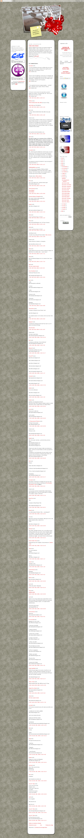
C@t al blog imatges (66, 193)
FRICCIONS (31, 105)
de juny (63, 176)
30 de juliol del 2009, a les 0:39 (37, 806)
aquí (16, 84)
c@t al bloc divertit (65, 189)
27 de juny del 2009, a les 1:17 (37, 558)
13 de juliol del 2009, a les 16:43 (37, 762)
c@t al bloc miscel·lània (66, 184)
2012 (62, 159)
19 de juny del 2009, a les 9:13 (37, 486)
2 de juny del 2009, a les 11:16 (37, 147)
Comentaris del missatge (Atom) (41, 827)
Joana (30, 548)
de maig (63, 203)
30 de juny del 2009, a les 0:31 (37, 616)
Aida (30, 264)
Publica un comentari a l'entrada (35, 823)
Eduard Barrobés (22, 81)
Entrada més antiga (49, 825)
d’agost (63, 173)
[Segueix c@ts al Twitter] (64, 90)
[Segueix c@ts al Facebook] (64, 98)
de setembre (64, 171)
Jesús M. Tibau (32, 783)
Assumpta (31, 65)
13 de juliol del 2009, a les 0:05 (37, 754)
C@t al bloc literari (33, 45)
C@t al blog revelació (66, 191)
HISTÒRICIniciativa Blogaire (65, 72)
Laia (29, 584)
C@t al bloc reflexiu (65, 201)
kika (29, 180)
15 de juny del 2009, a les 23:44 (37, 406)
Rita (29, 461)
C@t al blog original (65, 196)
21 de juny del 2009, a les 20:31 (37, 507)
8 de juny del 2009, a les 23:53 (37, 318)
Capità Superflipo (32, 668)
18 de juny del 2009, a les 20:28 (37, 458)
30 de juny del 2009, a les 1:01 (37, 665)
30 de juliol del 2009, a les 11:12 (37, 820)
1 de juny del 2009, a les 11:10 (37, 107)
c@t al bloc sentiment (66, 188)
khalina (30, 388)
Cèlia (30, 214)
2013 (62, 158)
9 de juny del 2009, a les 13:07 (37, 329)
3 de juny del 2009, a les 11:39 (37, 185)
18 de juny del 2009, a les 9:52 (37, 435)
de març (64, 205)
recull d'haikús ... (32, 191)
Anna (30, 590)
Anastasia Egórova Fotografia (34, 196)
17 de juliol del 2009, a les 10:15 (37, 771)
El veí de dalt (31, 619)
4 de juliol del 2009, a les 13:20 (37, 685)
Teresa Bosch (31, 308)
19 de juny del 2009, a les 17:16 (37, 495)
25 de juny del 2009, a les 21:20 (37, 545)
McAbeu (30, 100)
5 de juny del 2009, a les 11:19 (37, 217)
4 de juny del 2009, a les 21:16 (37, 211)
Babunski (30, 348)
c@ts (30, 136)
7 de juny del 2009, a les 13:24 (37, 277)
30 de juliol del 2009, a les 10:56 (37, 812)
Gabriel (30, 438)
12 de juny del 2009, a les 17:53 (37, 385)
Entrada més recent (32, 825)
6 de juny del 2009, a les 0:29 (37, 268)
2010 (62, 163)
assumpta (31, 705)
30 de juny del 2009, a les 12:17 (37, 678)
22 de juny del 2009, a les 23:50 (37, 525)
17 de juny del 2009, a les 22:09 (37, 426)
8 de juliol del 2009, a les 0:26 (37, 693)
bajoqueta (30, 321)
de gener (64, 209)
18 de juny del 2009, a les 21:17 (37, 476)
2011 (62, 161)
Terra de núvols (32, 327)
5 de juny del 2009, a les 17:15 (37, 261)
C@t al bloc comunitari (66, 198)
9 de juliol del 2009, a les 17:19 (37, 702)
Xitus (30, 774)
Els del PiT (31, 356)
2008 (62, 211)
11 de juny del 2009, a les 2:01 (37, 345)
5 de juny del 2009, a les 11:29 (37, 224)
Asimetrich (31, 376)
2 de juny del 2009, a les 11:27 (37, 164)
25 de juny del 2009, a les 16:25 (37, 537)
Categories (36, 56)
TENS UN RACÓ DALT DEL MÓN (35, 102)
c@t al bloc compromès (66, 186)
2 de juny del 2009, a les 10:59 (37, 133)
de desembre (64, 166)
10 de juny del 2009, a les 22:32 (37, 337)
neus (30, 280)
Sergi (30, 738)
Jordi (30, 797)
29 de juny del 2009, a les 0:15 (37, 574)
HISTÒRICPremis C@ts (65, 68)
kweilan (30, 204)
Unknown (30, 528)
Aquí (30, 71)
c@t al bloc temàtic (65, 183)
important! (64, 178)
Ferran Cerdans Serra (33, 540)
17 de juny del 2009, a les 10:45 (37, 418)
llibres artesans (39, 176)
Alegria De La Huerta (33, 688)
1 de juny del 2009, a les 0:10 (37, 97)
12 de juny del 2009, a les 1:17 (37, 373)
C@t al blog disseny (66, 194)
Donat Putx (31, 498)
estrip (30, 696)
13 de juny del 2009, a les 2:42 (37, 397)
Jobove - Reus (31, 681)
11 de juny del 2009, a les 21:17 (37, 353)
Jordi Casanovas (32, 188)
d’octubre (64, 170)
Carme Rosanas (32, 569)
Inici (41, 825)
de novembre (64, 168)
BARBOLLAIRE (32, 592)
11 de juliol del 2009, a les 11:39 (37, 725)
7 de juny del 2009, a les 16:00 (37, 305)
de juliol (63, 175)
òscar (30, 409)
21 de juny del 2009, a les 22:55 (37, 513)
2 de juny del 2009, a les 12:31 (37, 177)
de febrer (64, 207)
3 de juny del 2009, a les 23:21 (37, 201)
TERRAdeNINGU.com (33, 167)
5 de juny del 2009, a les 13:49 (37, 245)
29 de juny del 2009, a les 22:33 (37, 587)
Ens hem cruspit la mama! (34, 266)
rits (29, 516)
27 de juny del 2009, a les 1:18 (37, 566)
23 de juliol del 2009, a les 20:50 (37, 780)
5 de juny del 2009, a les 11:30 (37, 230)
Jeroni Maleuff (31, 190)
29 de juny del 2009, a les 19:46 (37, 581)
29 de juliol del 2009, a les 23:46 (37, 794)
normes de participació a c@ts (65, 49)
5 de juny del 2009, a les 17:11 (37, 253)
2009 (62, 165)
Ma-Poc (30, 577)
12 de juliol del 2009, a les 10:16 (37, 735)
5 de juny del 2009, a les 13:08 (37, 236)
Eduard (30, 510)
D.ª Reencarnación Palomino (34, 421)
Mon (29, 110)
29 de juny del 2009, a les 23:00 (37, 594)
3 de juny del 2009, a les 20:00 (37, 193)
